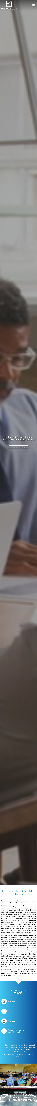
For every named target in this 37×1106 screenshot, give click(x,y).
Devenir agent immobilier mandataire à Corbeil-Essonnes (20, 1050)
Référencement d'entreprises (13, 1054)
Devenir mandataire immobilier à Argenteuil (20, 1045)
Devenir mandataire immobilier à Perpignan (20, 1047)
